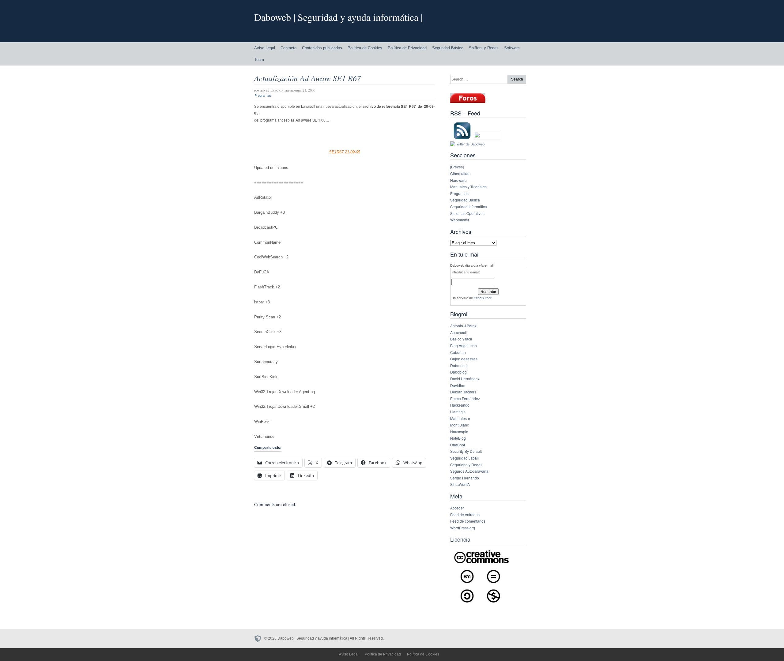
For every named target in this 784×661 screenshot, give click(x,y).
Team (259, 59)
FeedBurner (483, 297)
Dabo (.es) (459, 365)
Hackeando (459, 404)
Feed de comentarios (467, 521)
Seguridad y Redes (466, 464)
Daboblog (458, 371)
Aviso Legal (264, 48)
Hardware (458, 180)
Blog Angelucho (463, 345)
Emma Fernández (465, 398)
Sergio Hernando (464, 477)
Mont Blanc (459, 424)
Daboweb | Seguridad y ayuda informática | (338, 17)
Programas (262, 95)
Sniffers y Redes (484, 48)
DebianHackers (463, 391)
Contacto (288, 48)
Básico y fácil (461, 338)
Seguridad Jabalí (464, 457)
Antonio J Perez (463, 325)
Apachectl (458, 332)
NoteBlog (458, 438)
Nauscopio (459, 431)
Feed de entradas (465, 514)
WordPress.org (462, 527)
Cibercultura (460, 173)
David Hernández (465, 378)
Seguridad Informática (468, 206)
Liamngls (458, 411)
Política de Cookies (365, 48)
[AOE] (259, 638)
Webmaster (459, 219)
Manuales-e (460, 418)
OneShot (457, 444)
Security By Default (466, 451)
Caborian (458, 352)
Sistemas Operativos (467, 213)
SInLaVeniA (460, 484)
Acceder (457, 507)
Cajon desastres (463, 358)
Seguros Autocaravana (469, 471)
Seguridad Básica (447, 48)
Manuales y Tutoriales (468, 186)
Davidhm (457, 385)
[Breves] (457, 166)
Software (512, 48)
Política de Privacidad (407, 48)
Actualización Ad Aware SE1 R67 (307, 78)
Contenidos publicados (322, 48)
